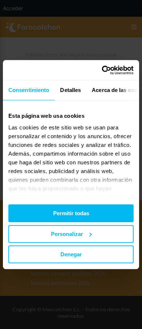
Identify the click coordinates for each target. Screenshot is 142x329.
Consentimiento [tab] (28, 90)
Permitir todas (71, 213)
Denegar (71, 254)
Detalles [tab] (70, 90)
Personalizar (67, 234)
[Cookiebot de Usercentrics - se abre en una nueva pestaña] (102, 70)
